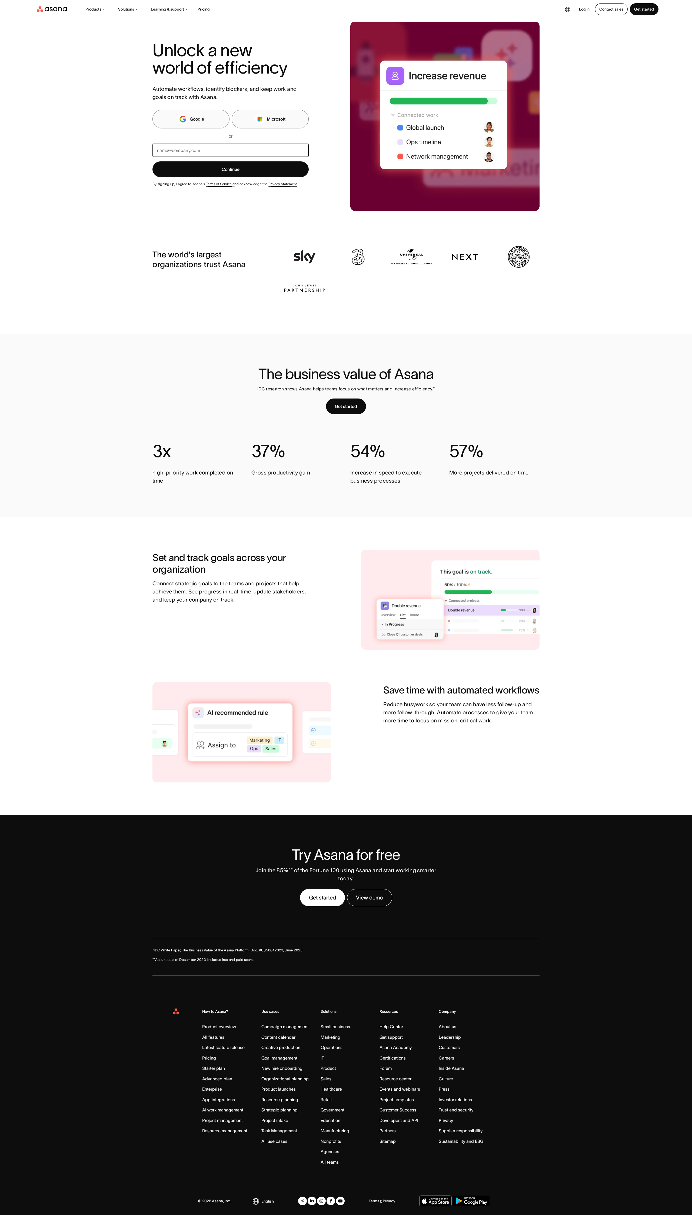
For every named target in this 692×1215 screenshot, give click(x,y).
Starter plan (213, 1068)
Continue (230, 169)
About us (447, 1026)
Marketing (330, 1037)
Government (332, 1109)
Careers (446, 1057)
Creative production (280, 1047)
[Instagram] (321, 1201)
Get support (391, 1037)
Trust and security (456, 1109)
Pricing (204, 9)
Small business (335, 1026)
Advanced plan (217, 1078)
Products (93, 9)
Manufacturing (335, 1130)
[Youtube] (340, 1201)
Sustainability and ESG (461, 1141)
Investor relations (455, 1099)
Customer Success (398, 1109)
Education (330, 1120)
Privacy (446, 1120)
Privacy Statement (282, 184)
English (267, 1201)
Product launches (278, 1089)
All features (213, 1037)
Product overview (219, 1026)
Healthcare (331, 1089)
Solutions (126, 9)
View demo (369, 898)
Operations (331, 1047)
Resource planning (279, 1099)
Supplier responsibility (461, 1130)
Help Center (391, 1026)
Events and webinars (400, 1089)
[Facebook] (331, 1201)
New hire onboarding (281, 1068)
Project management (222, 1120)
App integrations (218, 1099)
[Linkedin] (312, 1201)
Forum (386, 1068)
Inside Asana (451, 1068)
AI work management (222, 1109)
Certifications (393, 1057)
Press (444, 1089)
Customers (449, 1047)
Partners (388, 1130)
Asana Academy (396, 1047)
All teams (330, 1162)
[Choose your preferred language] (568, 9)
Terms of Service (219, 184)
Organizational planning (285, 1078)
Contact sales (611, 9)
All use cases (274, 1141)
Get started (644, 9)
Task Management (279, 1130)
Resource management (224, 1130)
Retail (326, 1099)
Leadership (450, 1037)
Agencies (330, 1151)
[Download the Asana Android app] (471, 1201)
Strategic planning (279, 1109)
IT (322, 1057)
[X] (302, 1201)
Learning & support (167, 9)
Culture (446, 1078)
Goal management (279, 1057)
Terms (374, 1201)
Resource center (395, 1078)
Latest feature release (223, 1047)
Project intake (274, 1120)
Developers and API (399, 1120)
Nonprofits (331, 1141)
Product (328, 1068)
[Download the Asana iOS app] (435, 1201)
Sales (326, 1078)
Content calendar (278, 1037)
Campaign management (285, 1026)
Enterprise (212, 1089)
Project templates (397, 1099)
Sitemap (388, 1141)
